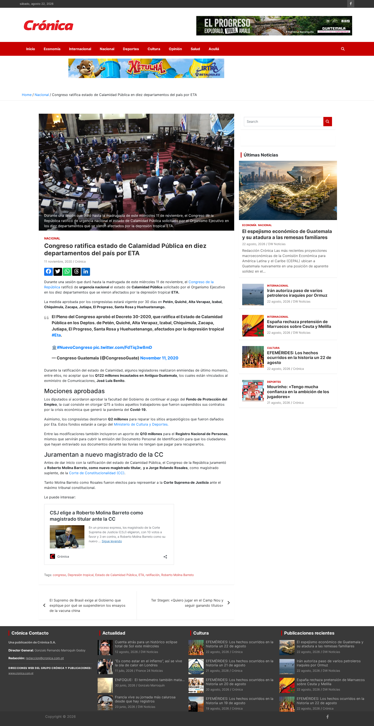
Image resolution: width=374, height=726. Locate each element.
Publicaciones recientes (309, 633)
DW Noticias (276, 244)
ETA (141, 575)
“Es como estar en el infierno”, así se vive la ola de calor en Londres (148, 663)
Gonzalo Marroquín (151, 685)
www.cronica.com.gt (20, 673)
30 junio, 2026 (125, 685)
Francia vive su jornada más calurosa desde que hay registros (145, 699)
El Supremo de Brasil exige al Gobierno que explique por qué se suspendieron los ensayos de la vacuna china (87, 605)
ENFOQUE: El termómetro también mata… (150, 680)
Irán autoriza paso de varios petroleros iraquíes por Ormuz (297, 293)
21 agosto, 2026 (278, 402)
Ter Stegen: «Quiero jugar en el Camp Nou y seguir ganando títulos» (187, 603)
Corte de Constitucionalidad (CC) (96, 473)
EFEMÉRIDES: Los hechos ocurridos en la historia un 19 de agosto (239, 700)
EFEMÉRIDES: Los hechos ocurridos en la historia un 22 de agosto (299, 357)
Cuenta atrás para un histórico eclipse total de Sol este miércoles (146, 644)
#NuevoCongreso (74, 347)
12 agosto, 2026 (126, 652)
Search (327, 121)
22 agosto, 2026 (253, 244)
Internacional (80, 49)
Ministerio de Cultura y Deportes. (141, 424)
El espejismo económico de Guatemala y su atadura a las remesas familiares (330, 644)
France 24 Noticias (149, 670)
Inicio (30, 49)
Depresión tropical (81, 575)
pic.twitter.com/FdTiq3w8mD (122, 347)
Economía (52, 49)
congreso (59, 575)
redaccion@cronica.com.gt (45, 658)
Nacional (107, 49)
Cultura (154, 49)
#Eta (56, 335)
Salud (195, 49)
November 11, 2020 (159, 358)
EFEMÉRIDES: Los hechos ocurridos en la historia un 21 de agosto (239, 663)
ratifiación (153, 575)
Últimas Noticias (261, 155)
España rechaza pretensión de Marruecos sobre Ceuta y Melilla (299, 324)
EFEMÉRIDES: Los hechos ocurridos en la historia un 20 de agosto (239, 682)
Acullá (214, 49)
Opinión (175, 49)
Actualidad (113, 633)
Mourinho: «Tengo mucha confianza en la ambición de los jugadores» (298, 391)
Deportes (131, 49)
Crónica (80, 261)
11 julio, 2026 (124, 670)
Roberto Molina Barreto (177, 575)
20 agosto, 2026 (217, 689)
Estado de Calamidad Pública (116, 575)
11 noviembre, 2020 (58, 261)
